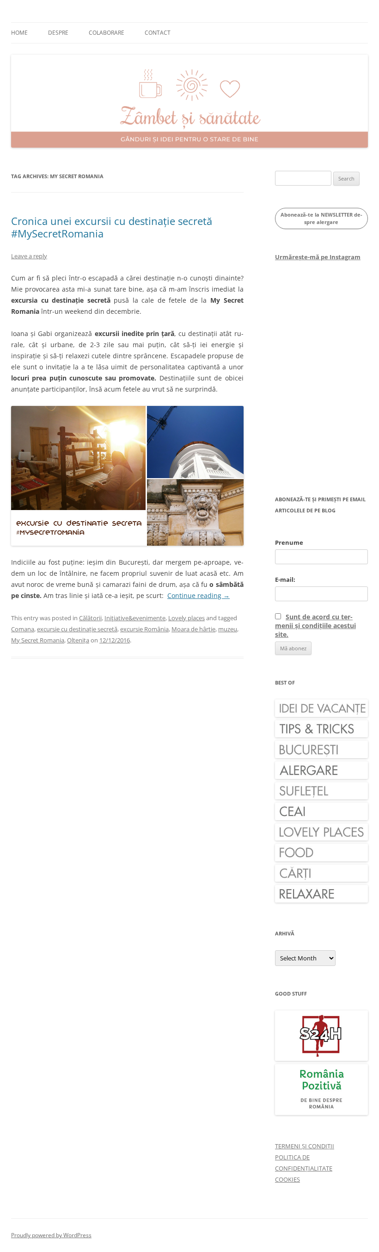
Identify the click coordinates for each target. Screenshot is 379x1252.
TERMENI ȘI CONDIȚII (304, 1146)
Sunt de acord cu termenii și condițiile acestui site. (315, 625)
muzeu (227, 629)
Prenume (289, 542)
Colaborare (106, 33)
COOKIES (287, 1179)
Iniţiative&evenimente (134, 618)
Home (19, 33)
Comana (22, 629)
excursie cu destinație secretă (77, 629)
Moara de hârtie (193, 629)
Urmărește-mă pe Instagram (318, 257)
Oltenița (78, 640)
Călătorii (90, 618)
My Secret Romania (37, 640)
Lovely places (186, 618)
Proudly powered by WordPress (51, 1235)
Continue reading (198, 595)
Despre (58, 33)
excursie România (144, 629)
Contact (158, 33)
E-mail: (285, 579)
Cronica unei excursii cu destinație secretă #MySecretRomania (111, 227)
